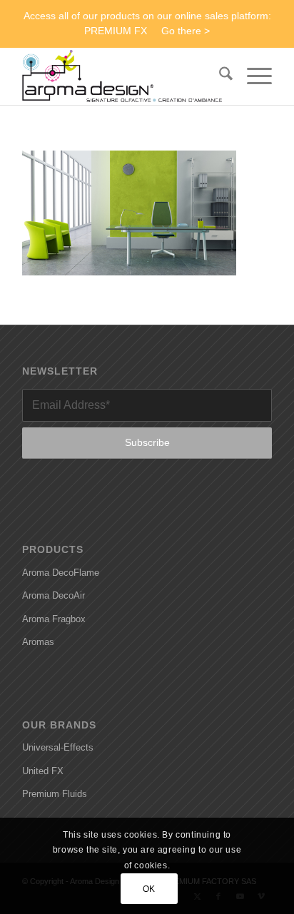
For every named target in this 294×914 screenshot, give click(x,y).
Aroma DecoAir (53, 595)
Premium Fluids (54, 793)
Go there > (185, 30)
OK (149, 889)
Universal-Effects (57, 747)
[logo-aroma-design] (122, 76)
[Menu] (252, 76)
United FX (43, 771)
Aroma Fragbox (54, 619)
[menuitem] (219, 76)
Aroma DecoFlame (60, 572)
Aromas (38, 641)
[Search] (219, 76)
